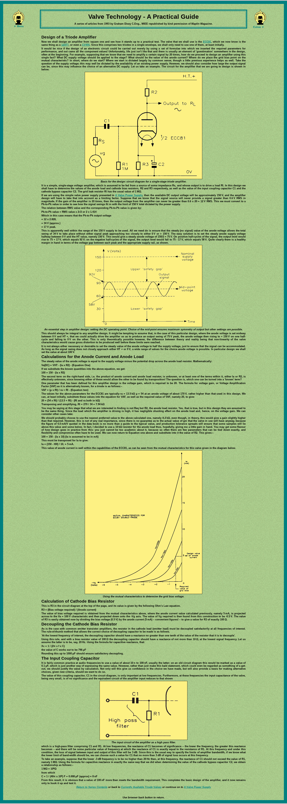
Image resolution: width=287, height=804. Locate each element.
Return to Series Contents (91, 787)
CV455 (86, 44)
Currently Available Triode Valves (141, 787)
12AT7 (65, 44)
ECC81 (207, 41)
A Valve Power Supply (128, 195)
